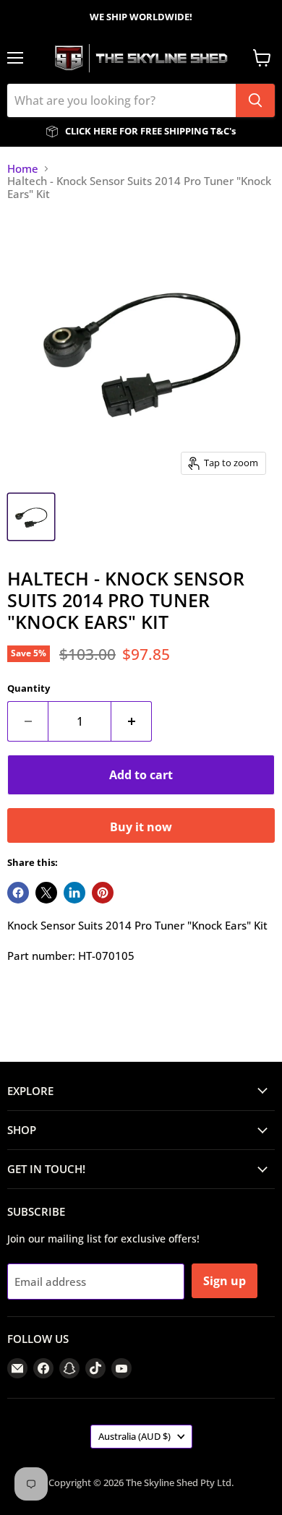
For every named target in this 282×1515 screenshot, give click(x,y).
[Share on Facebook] (18, 893)
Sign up (224, 1281)
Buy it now (141, 827)
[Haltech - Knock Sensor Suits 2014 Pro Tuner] (31, 517)
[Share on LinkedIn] (74, 893)
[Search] (255, 100)
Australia (134, 1436)
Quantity (28, 688)
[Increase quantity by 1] (131, 721)
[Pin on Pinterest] (103, 893)
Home (22, 169)
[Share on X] (46, 893)
